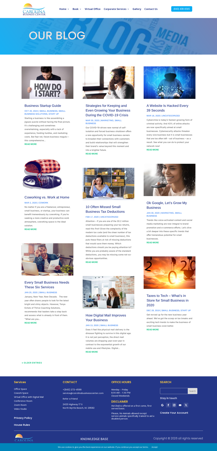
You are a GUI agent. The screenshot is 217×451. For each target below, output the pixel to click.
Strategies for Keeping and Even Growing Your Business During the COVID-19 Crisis (108, 110)
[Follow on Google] (162, 405)
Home (62, 9)
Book (76, 9)
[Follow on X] (186, 405)
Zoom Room (20, 404)
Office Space (20, 388)
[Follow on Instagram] (174, 405)
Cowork (43, 203)
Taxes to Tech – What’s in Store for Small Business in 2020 (168, 300)
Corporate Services (115, 9)
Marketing (107, 120)
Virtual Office (93, 9)
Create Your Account (174, 413)
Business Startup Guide (43, 106)
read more (31, 144)
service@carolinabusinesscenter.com (83, 393)
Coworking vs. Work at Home (47, 197)
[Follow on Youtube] (180, 405)
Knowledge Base (94, 439)
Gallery (137, 9)
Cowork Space (21, 392)
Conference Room (23, 400)
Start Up (54, 114)
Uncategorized (109, 217)
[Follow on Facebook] (168, 405)
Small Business (48, 111)
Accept (155, 447)
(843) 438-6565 (182, 8)
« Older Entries (32, 362)
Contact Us (151, 9)
